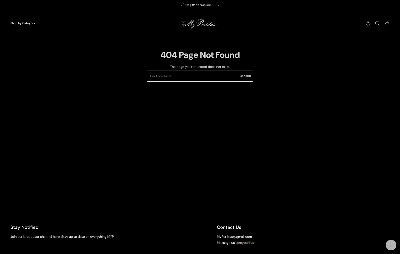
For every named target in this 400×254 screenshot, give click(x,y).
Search (245, 76)
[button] (22, 23)
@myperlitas (245, 242)
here (56, 236)
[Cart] (387, 23)
